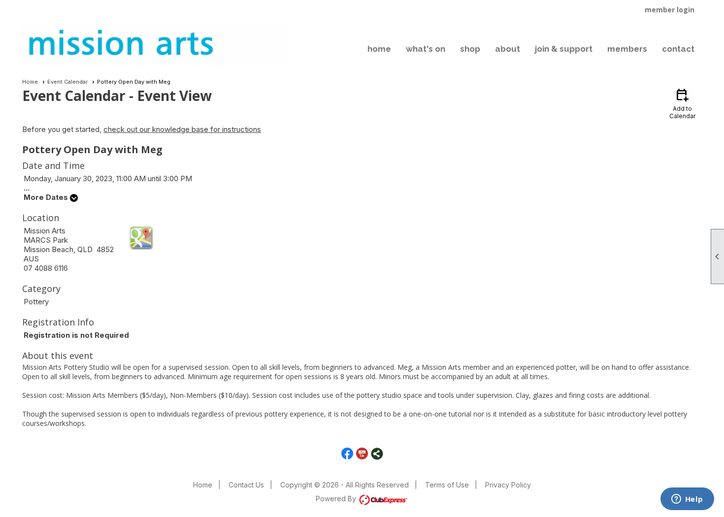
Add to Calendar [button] (682, 103)
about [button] (507, 49)
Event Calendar (67, 81)
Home (30, 81)
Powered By (337, 498)
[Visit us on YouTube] (362, 454)
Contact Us (246, 485)
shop (470, 49)
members (627, 49)
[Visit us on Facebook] (347, 454)
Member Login (669, 9)
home (379, 49)
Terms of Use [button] (447, 485)
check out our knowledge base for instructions (182, 129)
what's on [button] (425, 49)
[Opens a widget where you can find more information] (687, 499)
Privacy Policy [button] (508, 485)
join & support (563, 49)
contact (678, 49)
